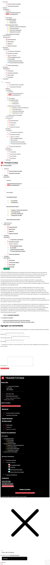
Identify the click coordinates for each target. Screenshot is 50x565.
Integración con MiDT (15, 32)
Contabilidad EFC (13, 14)
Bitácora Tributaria (8, 318)
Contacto (5, 79)
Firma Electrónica (14, 28)
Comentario (4, 365)
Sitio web (3, 341)
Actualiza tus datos (12, 53)
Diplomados (10, 41)
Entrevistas (10, 71)
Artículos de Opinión (12, 73)
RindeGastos (13, 22)
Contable (12, 59)
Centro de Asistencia (12, 65)
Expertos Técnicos (12, 46)
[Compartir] (3, 562)
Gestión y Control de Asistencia (18, 26)
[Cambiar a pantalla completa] (2, 562)
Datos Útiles (10, 75)
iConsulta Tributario (13, 315)
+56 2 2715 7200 (10, 394)
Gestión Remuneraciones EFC (13, 12)
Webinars (9, 43)
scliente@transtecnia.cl (12, 396)
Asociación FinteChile (12, 6)
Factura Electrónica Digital (17, 62)
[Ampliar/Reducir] (1, 562)
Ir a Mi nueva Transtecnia (14, 51)
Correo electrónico (6, 338)
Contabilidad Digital (15, 57)
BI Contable (13, 21)
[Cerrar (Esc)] (4, 562)
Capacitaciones (11, 39)
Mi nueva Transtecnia (8, 456)
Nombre (3, 334)
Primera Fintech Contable (14, 4)
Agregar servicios (14, 555)
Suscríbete (10, 77)
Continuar (5, 558)
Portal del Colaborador (15, 30)
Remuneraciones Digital (16, 61)
